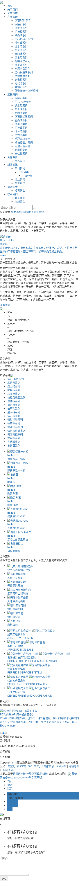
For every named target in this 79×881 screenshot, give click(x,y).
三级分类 (27, 175)
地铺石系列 (21, 87)
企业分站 (61, 766)
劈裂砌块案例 (22, 138)
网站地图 (74, 766)
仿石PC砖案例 (23, 101)
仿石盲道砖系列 (24, 72)
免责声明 (37, 777)
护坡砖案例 (21, 127)
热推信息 (49, 766)
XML (11, 770)
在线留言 (20, 201)
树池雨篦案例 (22, 146)
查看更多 (5, 305)
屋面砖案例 (21, 120)
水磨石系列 (21, 24)
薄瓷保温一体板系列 (26, 90)
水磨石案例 (21, 98)
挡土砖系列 (21, 28)
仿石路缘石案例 (24, 116)
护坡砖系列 (21, 31)
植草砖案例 (21, 124)
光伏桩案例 (21, 153)
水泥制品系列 (22, 68)
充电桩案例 (21, 150)
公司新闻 (20, 168)
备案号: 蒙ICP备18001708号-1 (25, 766)
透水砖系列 (21, 46)
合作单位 (12, 157)
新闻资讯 (12, 164)
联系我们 (12, 194)
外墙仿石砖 (30, 212)
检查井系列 (21, 65)
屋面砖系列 (21, 53)
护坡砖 (40, 212)
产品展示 (12, 16)
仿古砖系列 (21, 57)
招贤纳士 (12, 186)
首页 (9, 5)
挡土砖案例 (21, 109)
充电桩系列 (21, 79)
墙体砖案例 (21, 131)
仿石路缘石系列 (24, 39)
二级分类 (23, 172)
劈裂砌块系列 (22, 61)
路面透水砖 (17, 212)
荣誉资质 (12, 13)
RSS (4, 770)
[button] (0, 255)
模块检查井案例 (24, 142)
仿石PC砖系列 (23, 20)
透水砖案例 (21, 105)
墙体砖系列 (21, 42)
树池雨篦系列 (22, 76)
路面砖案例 (21, 113)
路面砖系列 (21, 35)
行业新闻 (20, 179)
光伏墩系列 (21, 83)
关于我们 (12, 9)
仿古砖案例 (21, 135)
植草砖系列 (21, 50)
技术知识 (20, 183)
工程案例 (12, 94)
